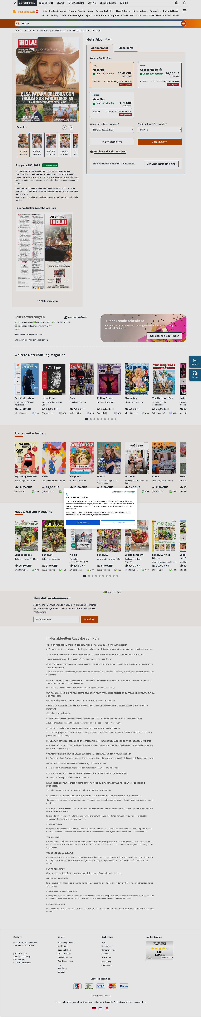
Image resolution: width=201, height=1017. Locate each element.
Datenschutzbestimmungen (123, 491)
